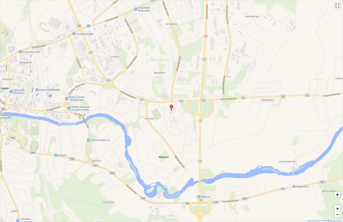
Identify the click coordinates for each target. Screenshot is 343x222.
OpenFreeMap (321, 221)
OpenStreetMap (336, 221)
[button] (171, 108)
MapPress (311, 221)
